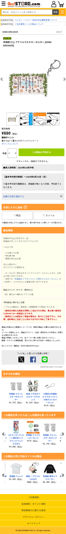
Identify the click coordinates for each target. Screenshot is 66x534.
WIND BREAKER (10, 31)
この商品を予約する (41, 152)
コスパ (59, 31)
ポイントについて (10, 143)
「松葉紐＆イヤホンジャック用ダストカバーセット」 (36, 278)
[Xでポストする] (21, 361)
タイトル (50, 215)
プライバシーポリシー (34, 516)
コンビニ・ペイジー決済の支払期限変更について (36, 20)
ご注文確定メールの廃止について (29, 24)
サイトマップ (33, 523)
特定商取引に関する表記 (33, 510)
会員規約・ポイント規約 (33, 503)
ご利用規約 (33, 497)
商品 (18, 215)
